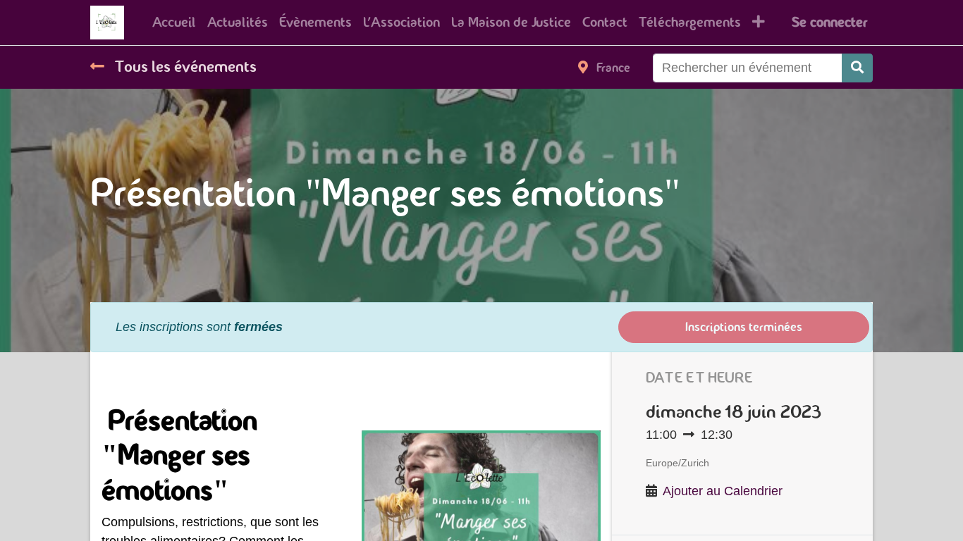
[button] (759, 22)
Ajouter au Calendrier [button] (723, 491)
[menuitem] (174, 22)
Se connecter (829, 22)
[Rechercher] (857, 68)
